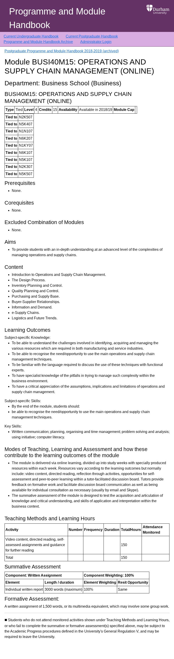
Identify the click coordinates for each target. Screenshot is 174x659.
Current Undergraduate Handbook (31, 36)
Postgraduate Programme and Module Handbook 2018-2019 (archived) (62, 51)
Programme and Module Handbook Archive (38, 42)
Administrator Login (95, 42)
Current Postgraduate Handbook (92, 36)
